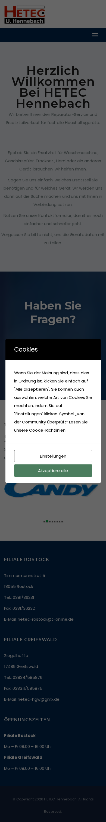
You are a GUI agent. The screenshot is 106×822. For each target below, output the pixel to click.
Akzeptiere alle (53, 470)
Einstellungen (53, 456)
